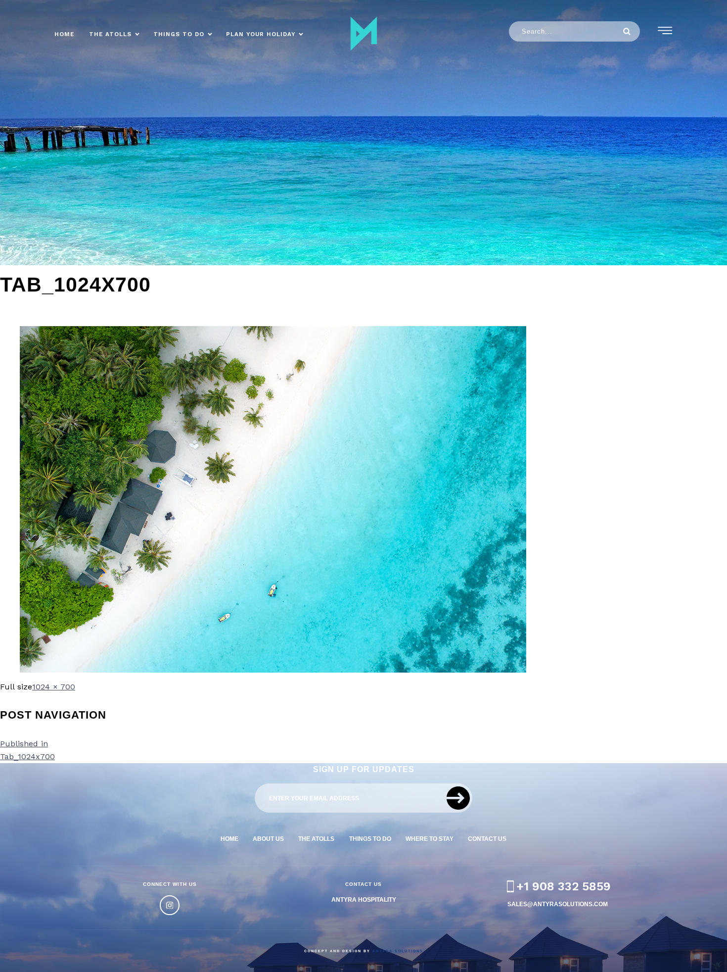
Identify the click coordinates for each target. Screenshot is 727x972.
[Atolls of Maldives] (363, 33)
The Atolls (110, 34)
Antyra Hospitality (363, 899)
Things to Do (178, 34)
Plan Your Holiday (260, 34)
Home (64, 34)
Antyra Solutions (397, 951)
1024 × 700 (53, 686)
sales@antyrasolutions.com (557, 904)
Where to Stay (430, 838)
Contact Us (487, 838)
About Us (268, 838)
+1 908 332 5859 (563, 886)
